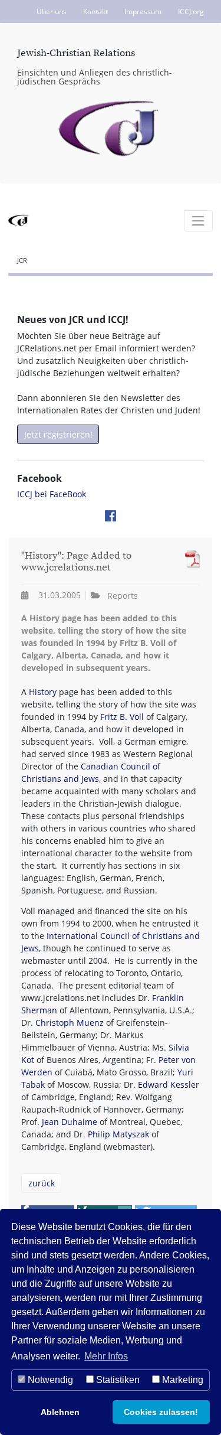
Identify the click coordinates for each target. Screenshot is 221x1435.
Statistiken (117, 1380)
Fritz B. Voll (122, 716)
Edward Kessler (168, 1084)
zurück (41, 1183)
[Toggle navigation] (198, 220)
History (43, 691)
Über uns (52, 11)
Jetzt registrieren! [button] (58, 434)
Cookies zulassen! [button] (161, 1412)
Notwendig (49, 1380)
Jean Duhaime (69, 1121)
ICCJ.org (191, 11)
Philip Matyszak (118, 1134)
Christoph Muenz (69, 1022)
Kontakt (95, 11)
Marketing (181, 1380)
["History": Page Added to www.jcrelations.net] (189, 559)
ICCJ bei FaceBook (51, 494)
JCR (22, 260)
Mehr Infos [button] (106, 1356)
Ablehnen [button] (60, 1412)
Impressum (142, 11)
